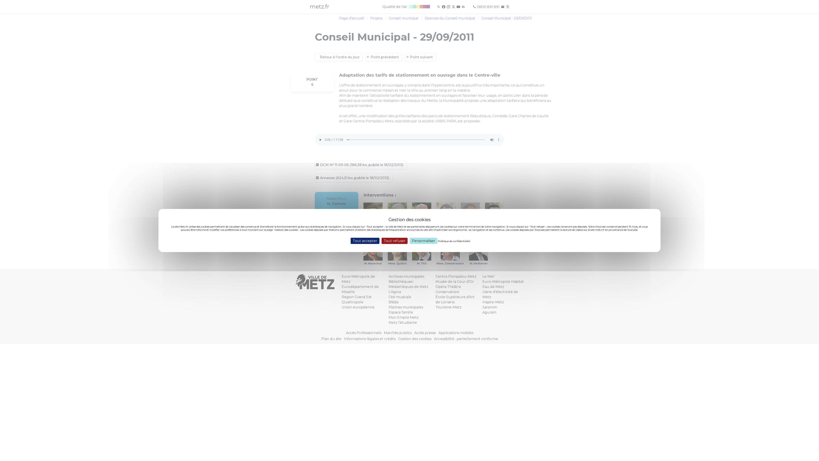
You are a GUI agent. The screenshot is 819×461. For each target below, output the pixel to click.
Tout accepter (365, 241)
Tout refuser (394, 241)
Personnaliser (423, 241)
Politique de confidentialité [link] (454, 241)
